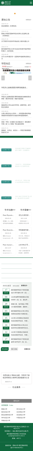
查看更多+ (29, 19)
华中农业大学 (5, 417)
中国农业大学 (20, 417)
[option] (16, 11)
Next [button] (32, 11)
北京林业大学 (20, 412)
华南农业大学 (5, 420)
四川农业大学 (20, 409)
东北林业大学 (20, 415)
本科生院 (9, 266)
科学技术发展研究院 (13, 280)
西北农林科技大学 (7, 415)
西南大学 (4, 409)
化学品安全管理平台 (13, 276)
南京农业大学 (5, 412)
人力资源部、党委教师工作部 (16, 271)
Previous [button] (1, 11)
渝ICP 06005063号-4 (16, 447)
